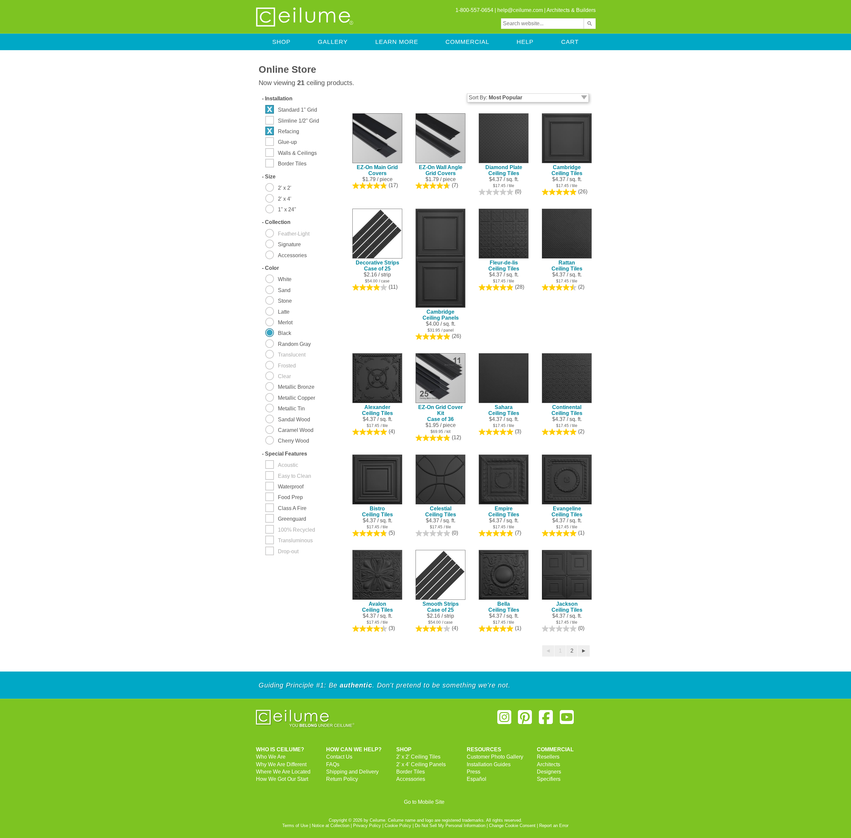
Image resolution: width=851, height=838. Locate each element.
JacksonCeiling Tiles (566, 607)
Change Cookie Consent (512, 825)
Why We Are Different (281, 764)
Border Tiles (410, 772)
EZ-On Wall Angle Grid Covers (440, 170)
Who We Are (271, 757)
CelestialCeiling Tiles (440, 511)
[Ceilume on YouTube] (566, 720)
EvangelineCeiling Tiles (566, 511)
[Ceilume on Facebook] (546, 720)
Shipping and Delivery (352, 772)
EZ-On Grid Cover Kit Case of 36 (440, 413)
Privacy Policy (367, 825)
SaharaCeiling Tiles (503, 410)
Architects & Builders (571, 10)
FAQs (332, 764)
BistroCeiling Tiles (377, 511)
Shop (281, 42)
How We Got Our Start (282, 779)
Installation (277, 98)
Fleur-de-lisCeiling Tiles (503, 265)
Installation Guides (489, 764)
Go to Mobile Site (424, 802)
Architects (548, 764)
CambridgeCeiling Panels (441, 315)
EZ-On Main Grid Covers (377, 170)
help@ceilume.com (520, 10)
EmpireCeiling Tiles (503, 511)
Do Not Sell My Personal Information (450, 825)
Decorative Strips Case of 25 (377, 265)
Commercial (467, 42)
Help (525, 42)
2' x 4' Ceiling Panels (421, 764)
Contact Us (339, 757)
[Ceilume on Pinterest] (525, 720)
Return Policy (342, 779)
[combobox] (542, 23)
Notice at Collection (330, 825)
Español (476, 779)
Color (270, 268)
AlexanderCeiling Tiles (377, 410)
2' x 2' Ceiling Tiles (418, 757)
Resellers (548, 757)
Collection (276, 222)
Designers (549, 772)
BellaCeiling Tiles (503, 607)
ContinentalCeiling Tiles (566, 410)
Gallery (333, 42)
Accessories (410, 779)
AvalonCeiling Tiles (377, 607)
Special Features (284, 454)
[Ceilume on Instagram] (504, 720)
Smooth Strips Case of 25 (441, 607)
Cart (570, 42)
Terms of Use (295, 825)
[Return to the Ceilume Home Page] (305, 25)
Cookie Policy (398, 825)
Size (269, 176)
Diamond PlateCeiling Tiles (503, 170)
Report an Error (553, 825)
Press (473, 772)
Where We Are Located (283, 772)
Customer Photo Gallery (495, 757)
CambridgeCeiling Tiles (566, 170)
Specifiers (548, 779)
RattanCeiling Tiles (566, 265)
